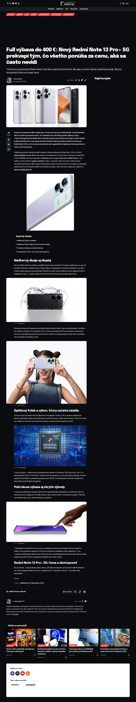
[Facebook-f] (12, 673)
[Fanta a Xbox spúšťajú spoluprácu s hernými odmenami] (21, 637)
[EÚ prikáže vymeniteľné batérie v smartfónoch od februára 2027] (115, 637)
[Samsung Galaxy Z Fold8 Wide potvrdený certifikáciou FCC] (83, 637)
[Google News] (15, 3)
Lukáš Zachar (17, 79)
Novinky (11, 14)
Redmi (19, 14)
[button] (124, 3)
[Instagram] (17, 673)
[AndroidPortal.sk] (68, 3)
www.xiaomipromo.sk (22, 170)
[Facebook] (8, 3)
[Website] (80, 601)
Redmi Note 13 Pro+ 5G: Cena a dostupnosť (33, 252)
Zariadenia (56, 14)
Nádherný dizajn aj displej (26, 240)
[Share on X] (79, 80)
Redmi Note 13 (25, 583)
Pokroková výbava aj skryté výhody (30, 248)
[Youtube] (22, 673)
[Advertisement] (68, 31)
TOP (26, 14)
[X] (10, 3)
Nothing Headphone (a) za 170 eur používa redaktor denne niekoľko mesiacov (52, 651)
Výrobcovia (44, 14)
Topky (33, 14)
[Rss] (18, 3)
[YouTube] (13, 3)
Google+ (16, 614)
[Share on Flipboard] (82, 80)
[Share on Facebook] (76, 80)
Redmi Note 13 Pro (37, 583)
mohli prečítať (19, 155)
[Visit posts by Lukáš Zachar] (9, 80)
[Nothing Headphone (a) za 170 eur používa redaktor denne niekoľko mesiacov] (52, 637)
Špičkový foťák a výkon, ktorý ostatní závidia (33, 244)
